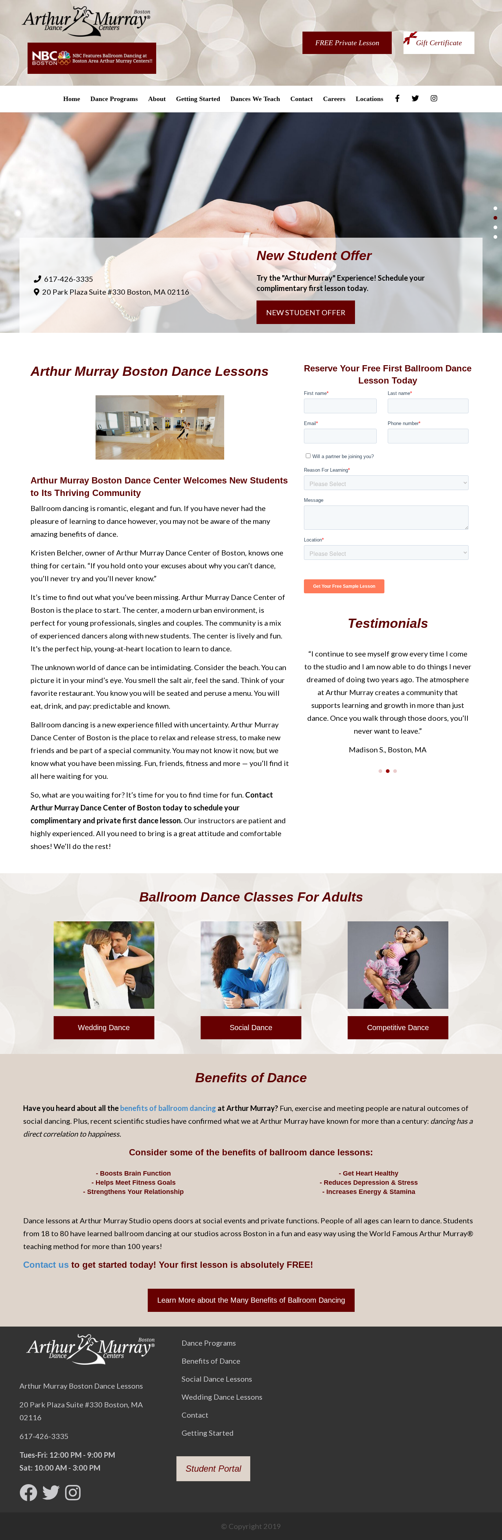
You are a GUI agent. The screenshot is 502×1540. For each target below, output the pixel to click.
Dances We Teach (255, 98)
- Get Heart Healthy (368, 1173)
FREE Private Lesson (347, 43)
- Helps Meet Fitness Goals (134, 1182)
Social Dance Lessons (217, 1378)
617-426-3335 (68, 278)
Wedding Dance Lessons (222, 1396)
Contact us (46, 1265)
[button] (104, 1027)
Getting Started (198, 98)
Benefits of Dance (211, 1360)
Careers (334, 98)
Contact (301, 98)
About (157, 98)
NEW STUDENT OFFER (305, 312)
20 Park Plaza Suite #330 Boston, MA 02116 (115, 291)
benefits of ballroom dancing (168, 1108)
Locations (369, 98)
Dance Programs (114, 98)
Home (71, 98)
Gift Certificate (439, 43)
